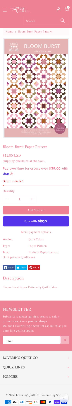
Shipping (9, 161)
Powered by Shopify (53, 395)
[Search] (62, 20)
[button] (6, 9)
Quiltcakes (28, 257)
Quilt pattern (11, 257)
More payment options (36, 232)
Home (9, 31)
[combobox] (46, 20)
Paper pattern (49, 252)
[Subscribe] (64, 340)
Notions (34, 252)
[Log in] (59, 9)
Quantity (9, 191)
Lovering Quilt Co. (28, 395)
